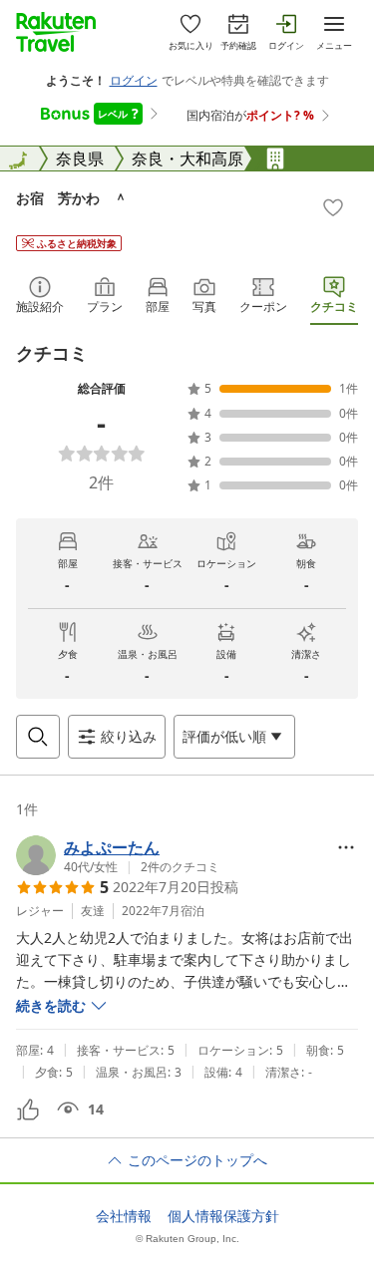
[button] (117, 855)
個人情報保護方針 (223, 1216)
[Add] (333, 207)
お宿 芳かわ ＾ (72, 197)
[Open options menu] (346, 847)
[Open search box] (38, 737)
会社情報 (124, 1216)
